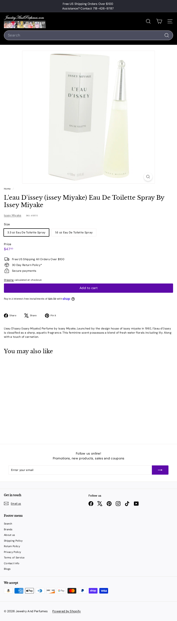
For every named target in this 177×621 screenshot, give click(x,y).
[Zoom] (148, 176)
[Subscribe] (160, 470)
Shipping (9, 279)
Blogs (7, 568)
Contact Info (12, 563)
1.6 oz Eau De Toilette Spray (74, 232)
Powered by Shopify (66, 611)
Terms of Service (14, 557)
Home (8, 188)
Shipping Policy (13, 540)
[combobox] (88, 35)
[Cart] (159, 21)
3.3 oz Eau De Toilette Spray (26, 232)
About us (9, 535)
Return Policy (12, 546)
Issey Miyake (12, 215)
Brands (8, 529)
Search (8, 523)
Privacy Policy (12, 552)
